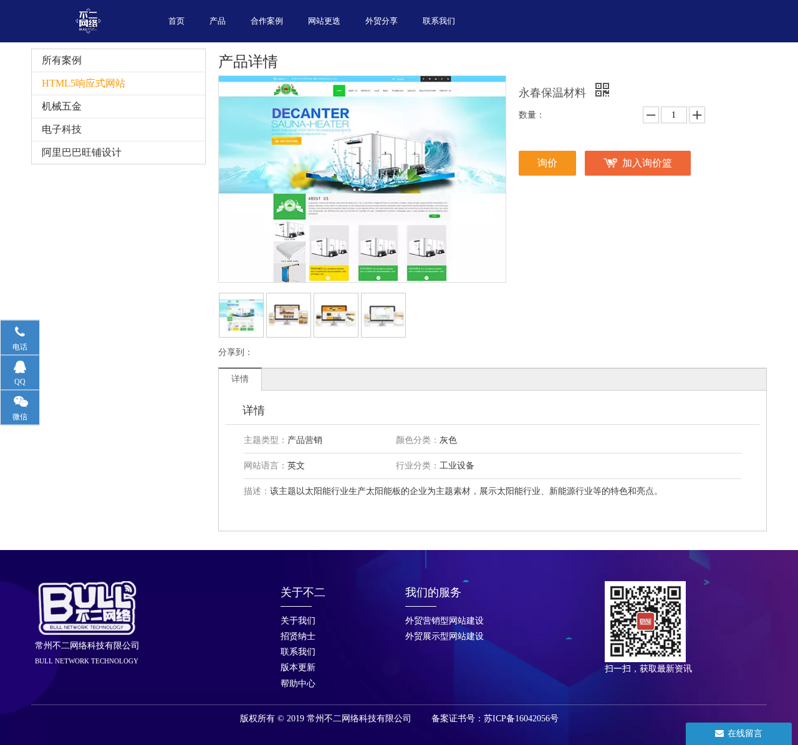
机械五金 (62, 106)
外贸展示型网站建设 (444, 636)
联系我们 (298, 652)
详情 (240, 379)
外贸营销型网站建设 (444, 620)
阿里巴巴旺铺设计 (82, 152)
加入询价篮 (647, 163)
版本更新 (298, 667)
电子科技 (62, 129)
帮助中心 (298, 683)
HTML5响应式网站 (83, 83)
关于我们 (298, 620)
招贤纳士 (298, 636)
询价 (547, 163)
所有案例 (62, 60)
